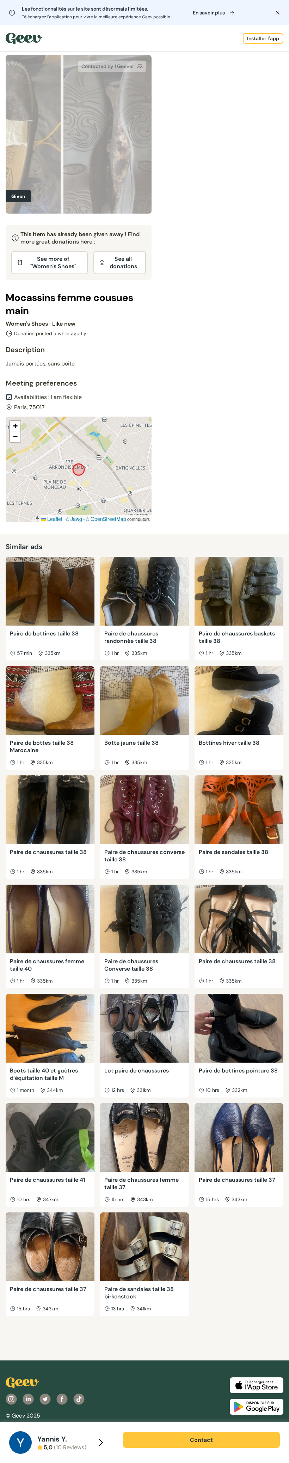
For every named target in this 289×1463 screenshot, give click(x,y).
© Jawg (74, 518)
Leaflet (54, 518)
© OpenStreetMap (106, 518)
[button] (15, 426)
